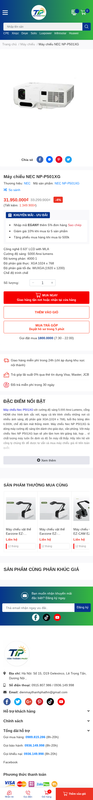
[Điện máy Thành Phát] (39, 12)
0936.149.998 (64, 685)
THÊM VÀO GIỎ (46, 312)
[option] (46, 97)
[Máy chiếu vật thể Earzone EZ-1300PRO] (54, 508)
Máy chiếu (57, 424)
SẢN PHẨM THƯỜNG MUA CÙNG (36, 484)
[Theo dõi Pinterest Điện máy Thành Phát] (39, 700)
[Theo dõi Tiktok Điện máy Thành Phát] (46, 617)
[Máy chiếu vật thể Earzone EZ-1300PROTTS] (21, 508)
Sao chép (74, 225)
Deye (24, 33)
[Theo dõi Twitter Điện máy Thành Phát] (17, 700)
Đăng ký (82, 607)
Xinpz (15, 33)
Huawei (74, 33)
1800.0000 (45, 338)
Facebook (10, 762)
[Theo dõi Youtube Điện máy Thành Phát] (57, 617)
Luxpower (46, 33)
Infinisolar (60, 33)
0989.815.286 (35, 737)
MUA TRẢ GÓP (46, 327)
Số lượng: (11, 283)
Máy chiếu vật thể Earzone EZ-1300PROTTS (18, 533)
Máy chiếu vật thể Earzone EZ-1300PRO (52, 533)
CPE (6, 33)
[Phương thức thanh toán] (31, 784)
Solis (34, 33)
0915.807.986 (41, 685)
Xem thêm (48, 460)
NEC (27, 183)
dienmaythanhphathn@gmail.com (43, 692)
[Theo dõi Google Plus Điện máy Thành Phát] (28, 700)
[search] (86, 27)
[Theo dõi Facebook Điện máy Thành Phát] (35, 617)
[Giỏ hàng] (83, 12)
